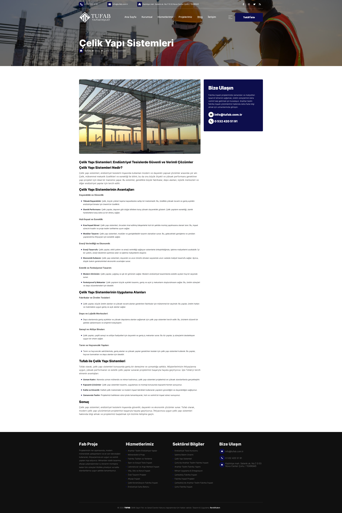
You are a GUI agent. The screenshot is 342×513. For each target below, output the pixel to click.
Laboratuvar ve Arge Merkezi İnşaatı (143, 467)
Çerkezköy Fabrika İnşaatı (186, 475)
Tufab (87, 50)
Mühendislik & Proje (136, 455)
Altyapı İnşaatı (134, 479)
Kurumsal (147, 17)
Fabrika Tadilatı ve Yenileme (140, 459)
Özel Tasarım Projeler (137, 475)
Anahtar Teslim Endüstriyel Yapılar (142, 450)
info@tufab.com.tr (120, 4)
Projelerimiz (185, 17)
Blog (200, 17)
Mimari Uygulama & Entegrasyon (189, 471)
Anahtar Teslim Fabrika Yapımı (188, 467)
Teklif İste (249, 17)
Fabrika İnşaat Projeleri (184, 479)
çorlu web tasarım (217, 508)
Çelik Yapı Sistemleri (115, 50)
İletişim (212, 17)
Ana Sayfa (130, 17)
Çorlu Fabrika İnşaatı (183, 487)
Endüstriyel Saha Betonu (138, 487)
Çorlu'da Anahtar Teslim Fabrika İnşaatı (191, 463)
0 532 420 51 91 (91, 4)
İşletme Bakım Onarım (184, 455)
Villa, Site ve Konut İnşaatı (139, 471)
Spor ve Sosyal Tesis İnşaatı (140, 463)
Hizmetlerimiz (165, 17)
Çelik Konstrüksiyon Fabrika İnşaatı (143, 483)
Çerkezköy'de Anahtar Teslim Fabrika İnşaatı (194, 483)
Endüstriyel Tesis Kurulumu (186, 450)
